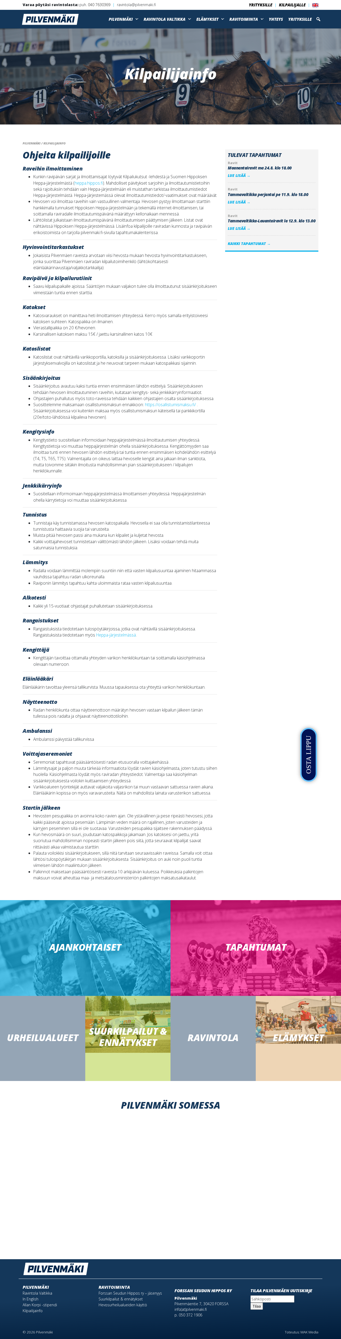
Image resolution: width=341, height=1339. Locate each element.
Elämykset (207, 19)
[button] (318, 19)
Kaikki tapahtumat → (249, 243)
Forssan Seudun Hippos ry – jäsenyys (130, 1293)
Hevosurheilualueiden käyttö (123, 1304)
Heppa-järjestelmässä (116, 635)
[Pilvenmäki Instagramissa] (315, 1266)
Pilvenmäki (121, 19)
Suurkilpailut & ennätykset (121, 1298)
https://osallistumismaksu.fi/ (170, 404)
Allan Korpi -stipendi (40, 1304)
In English (30, 1298)
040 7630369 (99, 4)
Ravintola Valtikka (164, 19)
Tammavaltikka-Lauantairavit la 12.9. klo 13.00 (271, 220)
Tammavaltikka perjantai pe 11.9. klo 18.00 (268, 194)
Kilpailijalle (292, 4)
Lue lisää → (239, 175)
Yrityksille (260, 4)
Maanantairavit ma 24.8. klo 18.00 (260, 168)
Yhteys (276, 19)
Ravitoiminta (243, 19)
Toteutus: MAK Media (301, 1332)
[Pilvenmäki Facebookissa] (308, 1266)
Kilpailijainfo (33, 1310)
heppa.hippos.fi (89, 183)
